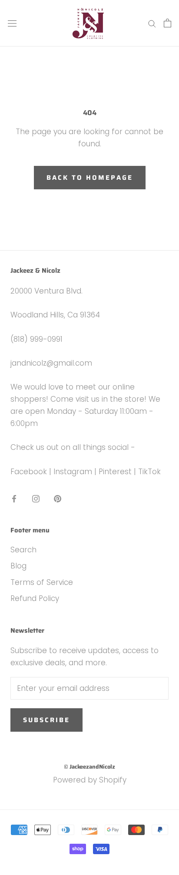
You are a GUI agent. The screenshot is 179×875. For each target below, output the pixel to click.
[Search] (152, 23)
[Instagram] (36, 498)
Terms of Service (41, 582)
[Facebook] (14, 498)
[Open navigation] (12, 23)
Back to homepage (89, 177)
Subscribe (46, 720)
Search (23, 550)
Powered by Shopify (89, 780)
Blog (18, 566)
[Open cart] (167, 23)
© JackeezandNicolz (89, 766)
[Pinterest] (57, 498)
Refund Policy (34, 598)
